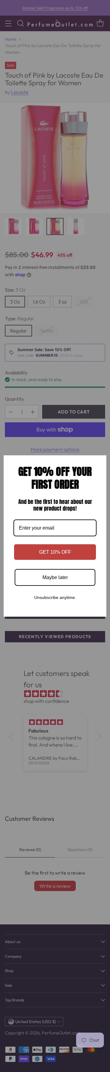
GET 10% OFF (55, 552)
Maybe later (55, 577)
